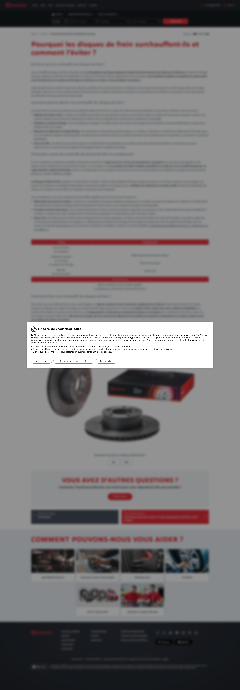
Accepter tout (41, 361)
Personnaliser (106, 361)
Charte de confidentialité (43, 343)
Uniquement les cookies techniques (74, 361)
